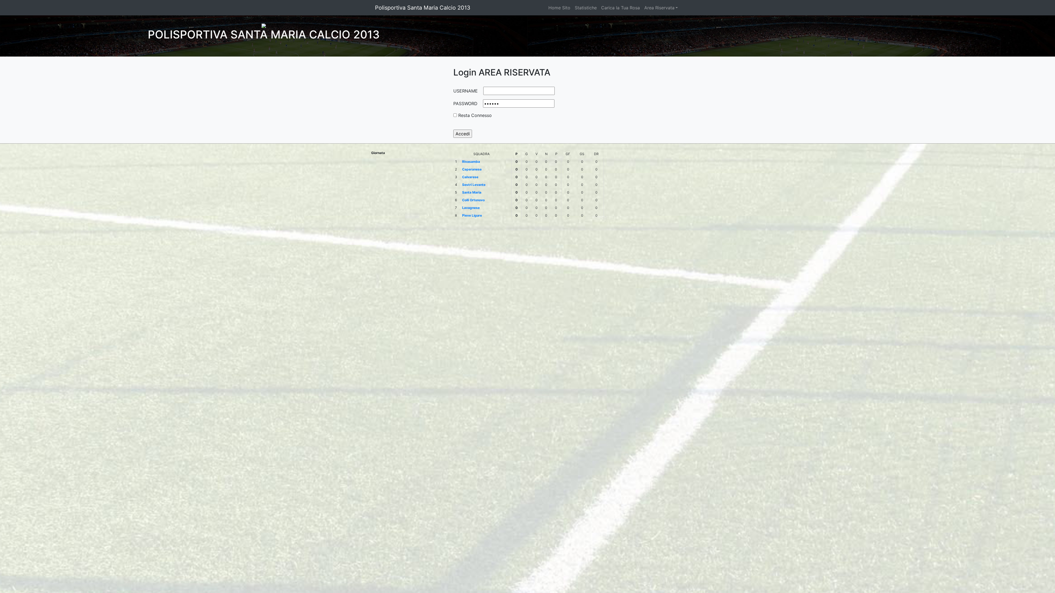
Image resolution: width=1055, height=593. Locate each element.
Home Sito (559, 7)
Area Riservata (659, 7)
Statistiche (586, 7)
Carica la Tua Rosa (620, 7)
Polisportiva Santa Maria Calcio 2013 (422, 7)
